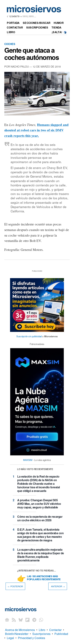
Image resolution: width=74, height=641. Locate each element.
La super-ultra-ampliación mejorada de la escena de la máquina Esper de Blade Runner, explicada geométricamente (40, 554)
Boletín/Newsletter (16, 634)
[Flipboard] (27, 619)
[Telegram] (34, 619)
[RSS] (14, 619)
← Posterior (15, 586)
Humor (58, 23)
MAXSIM (27, 460)
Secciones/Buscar (36, 23)
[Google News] (7, 619)
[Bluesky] (21, 619)
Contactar (15, 27)
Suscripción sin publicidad (29, 336)
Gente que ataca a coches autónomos (31, 53)
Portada (13, 23)
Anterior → (57, 586)
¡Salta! (57, 32)
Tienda (56, 27)
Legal (10, 638)
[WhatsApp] (41, 619)
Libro (11, 32)
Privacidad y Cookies (31, 638)
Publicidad (61, 634)
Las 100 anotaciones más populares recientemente (44, 578)
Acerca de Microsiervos (20, 630)
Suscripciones (37, 27)
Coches (9, 44)
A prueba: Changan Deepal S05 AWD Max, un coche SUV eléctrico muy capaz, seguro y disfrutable (39, 503)
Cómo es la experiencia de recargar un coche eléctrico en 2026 (39, 518)
